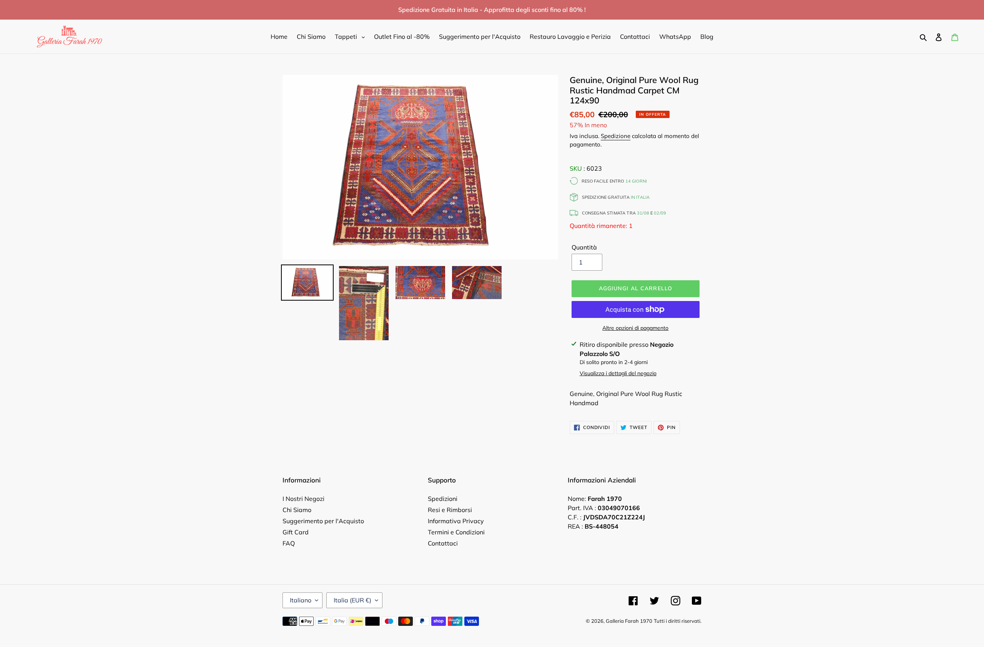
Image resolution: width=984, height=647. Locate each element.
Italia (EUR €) (352, 600)
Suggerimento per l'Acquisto (323, 521)
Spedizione (615, 136)
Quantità (584, 247)
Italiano (300, 600)
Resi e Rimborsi (450, 510)
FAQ (289, 543)
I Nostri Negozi (303, 498)
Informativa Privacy (456, 521)
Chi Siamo (297, 510)
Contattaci (443, 543)
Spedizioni (442, 498)
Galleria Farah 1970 (629, 621)
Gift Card (296, 532)
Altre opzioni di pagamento (635, 327)
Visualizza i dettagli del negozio (618, 373)
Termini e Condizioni (456, 532)
